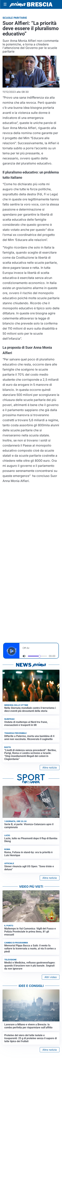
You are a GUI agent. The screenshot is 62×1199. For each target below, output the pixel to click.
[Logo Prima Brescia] (31, 4)
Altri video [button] (51, 977)
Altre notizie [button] (49, 767)
